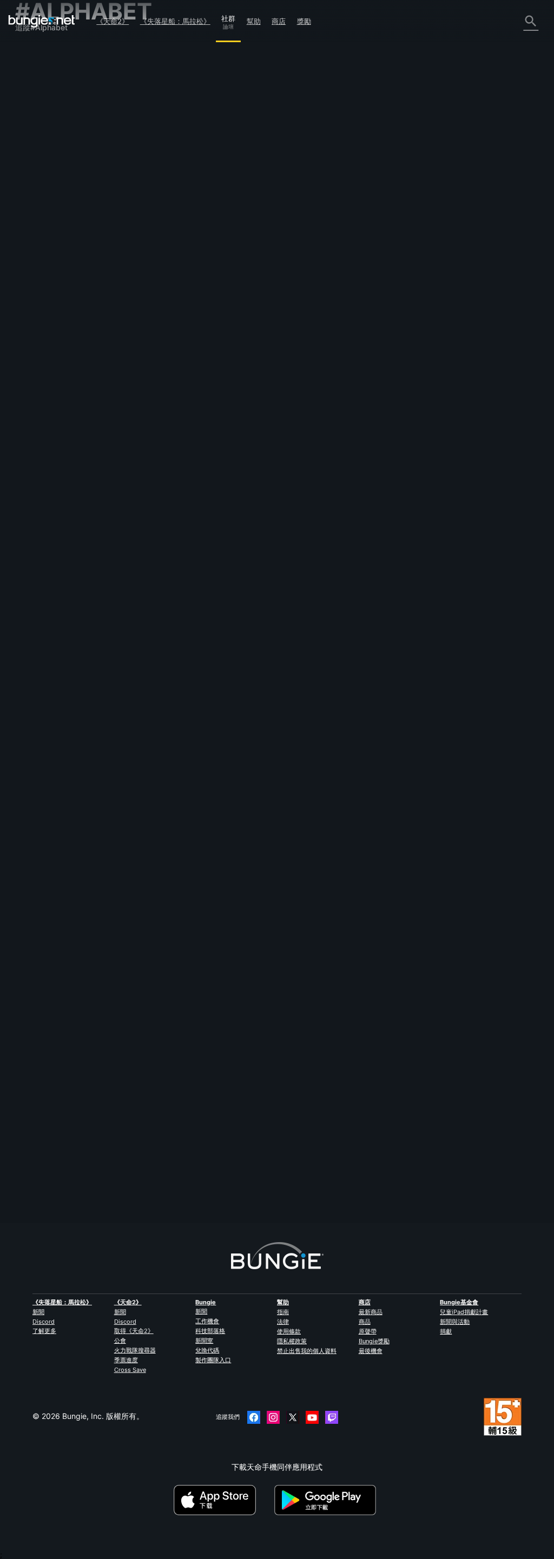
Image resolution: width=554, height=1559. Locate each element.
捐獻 (446, 1331)
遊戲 (29, 104)
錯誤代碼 (37, 125)
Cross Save (130, 1370)
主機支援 (37, 217)
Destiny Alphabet (180, 321)
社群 (228, 16)
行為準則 (35, 312)
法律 (283, 1321)
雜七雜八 (37, 269)
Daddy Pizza (290, 354)
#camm (434, 1039)
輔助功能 (37, 166)
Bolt (156, 1047)
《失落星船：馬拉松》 (175, 21)
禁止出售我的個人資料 (307, 1351)
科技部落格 (210, 1331)
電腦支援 (37, 207)
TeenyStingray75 (180, 463)
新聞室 (204, 1340)
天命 (29, 258)
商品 (365, 1321)
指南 (283, 1312)
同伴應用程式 (44, 238)
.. (152, 559)
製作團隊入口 (213, 1360)
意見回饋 (37, 73)
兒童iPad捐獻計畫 (464, 1312)
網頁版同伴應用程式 (56, 176)
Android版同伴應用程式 (62, 197)
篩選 (201, 135)
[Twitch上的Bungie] (331, 1417)
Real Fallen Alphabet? (188, 454)
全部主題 (37, 53)
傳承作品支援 (44, 228)
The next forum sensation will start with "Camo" (233, 1038)
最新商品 (370, 1312)
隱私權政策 (292, 1341)
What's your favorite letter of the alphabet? (225, 1144)
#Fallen (297, 455)
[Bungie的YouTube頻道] (312, 1417)
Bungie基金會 (459, 1302)
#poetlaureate (425, 188)
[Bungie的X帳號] (292, 1417)
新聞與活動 (455, 1321)
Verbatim (165, 1153)
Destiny (42, 21)
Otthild (280, 860)
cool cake (167, 568)
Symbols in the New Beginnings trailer (216, 693)
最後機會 (370, 1351)
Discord (43, 1321)
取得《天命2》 (134, 1331)
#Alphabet (363, 188)
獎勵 (304, 21)
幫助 (254, 21)
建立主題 (170, 136)
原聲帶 (368, 1331)
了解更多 (44, 1331)
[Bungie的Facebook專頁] (253, 1417)
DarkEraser (288, 966)
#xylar (391, 188)
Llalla (159, 196)
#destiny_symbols (398, 694)
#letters (322, 933)
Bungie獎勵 (374, 1341)
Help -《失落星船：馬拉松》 (70, 279)
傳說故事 (37, 94)
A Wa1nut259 (291, 726)
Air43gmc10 (291, 1072)
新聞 (38, 1312)
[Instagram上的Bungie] (273, 1417)
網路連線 (37, 135)
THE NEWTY (172, 702)
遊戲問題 (37, 156)
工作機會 (207, 1321)
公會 (120, 1340)
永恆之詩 (37, 145)
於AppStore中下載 (223, 1500)
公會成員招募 (44, 248)
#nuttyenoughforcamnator (486, 1039)
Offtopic (250, 827)
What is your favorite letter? (198, 932)
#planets (357, 694)
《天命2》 (112, 21)
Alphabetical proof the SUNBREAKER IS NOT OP (235, 187)
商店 (279, 21)
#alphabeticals (320, 827)
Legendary (169, 835)
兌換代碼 (207, 1350)
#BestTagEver (399, 1039)
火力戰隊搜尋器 (135, 1350)
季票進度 (126, 1360)
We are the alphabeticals (193, 826)
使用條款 (289, 1331)
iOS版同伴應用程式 (54, 186)
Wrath (160, 330)
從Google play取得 (327, 1500)
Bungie (205, 1302)
